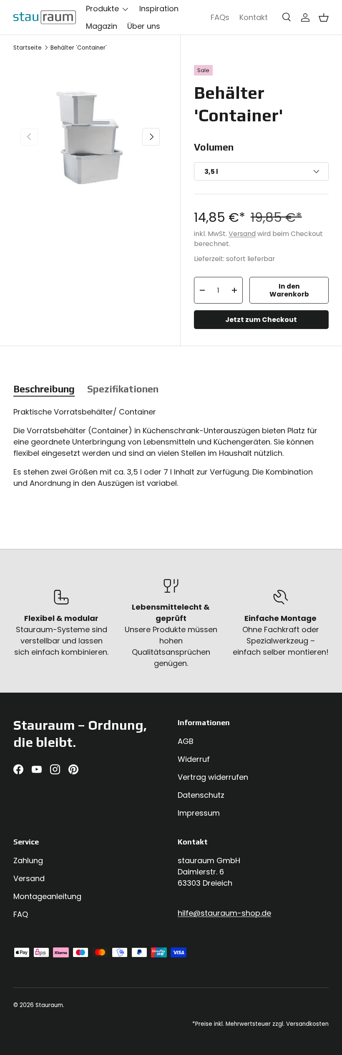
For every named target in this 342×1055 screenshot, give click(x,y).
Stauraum (49, 1005)
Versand (242, 234)
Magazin (101, 26)
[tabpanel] (171, 451)
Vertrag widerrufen (213, 777)
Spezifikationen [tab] (122, 388)
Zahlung (28, 860)
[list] (90, 136)
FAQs (220, 17)
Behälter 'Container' (78, 48)
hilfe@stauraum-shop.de (224, 913)
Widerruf (194, 759)
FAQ (20, 914)
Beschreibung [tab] (44, 388)
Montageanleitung (47, 896)
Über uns (143, 26)
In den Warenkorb (289, 290)
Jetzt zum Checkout (261, 319)
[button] (323, 17)
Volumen (214, 147)
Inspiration (159, 8)
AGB (186, 741)
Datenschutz (201, 795)
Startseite (27, 48)
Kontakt (253, 17)
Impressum (199, 813)
